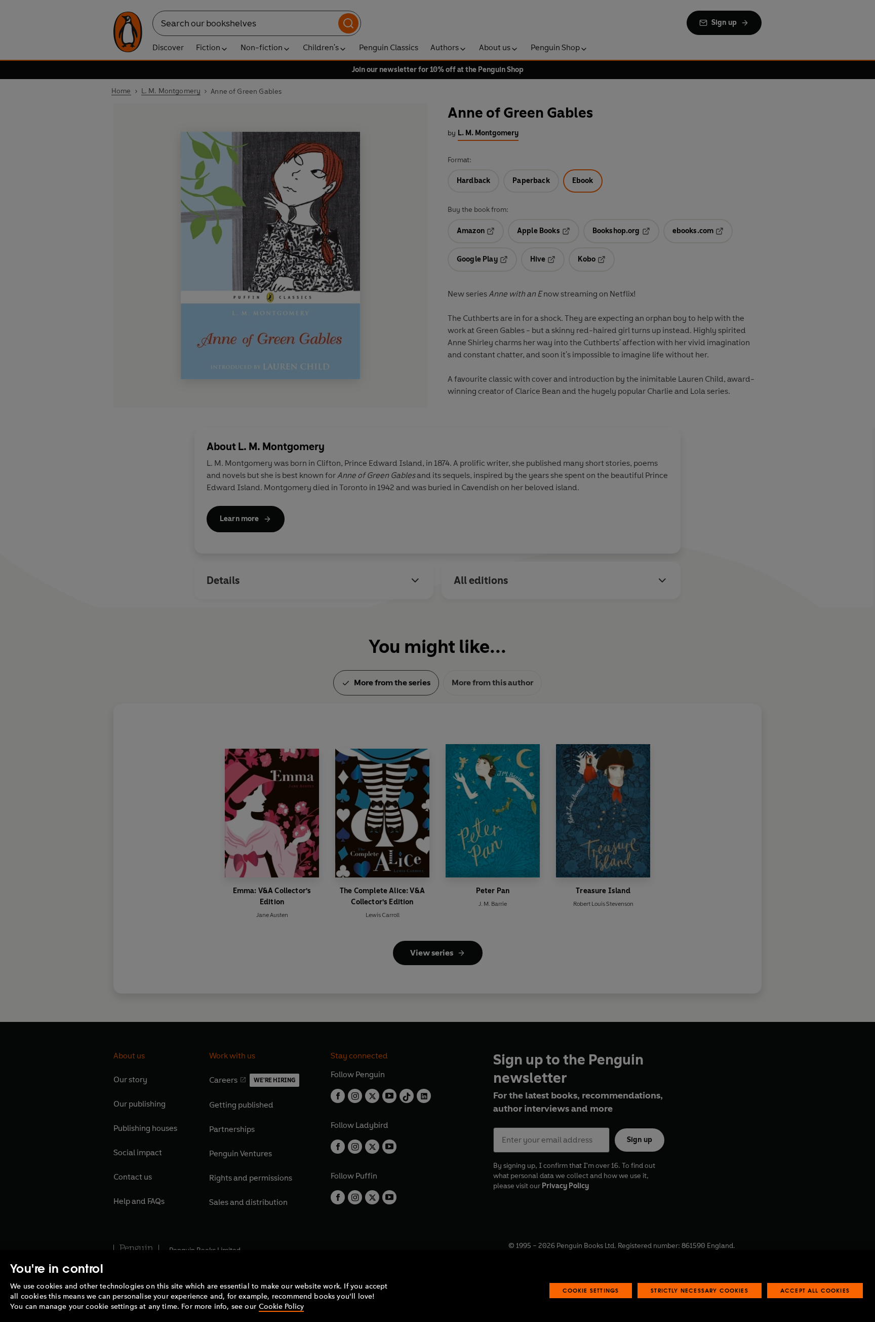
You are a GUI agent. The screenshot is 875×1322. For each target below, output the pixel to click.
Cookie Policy (281, 1306)
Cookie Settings (591, 1290)
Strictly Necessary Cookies (699, 1290)
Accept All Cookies (815, 1290)
